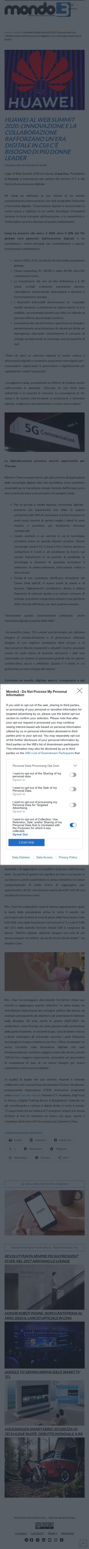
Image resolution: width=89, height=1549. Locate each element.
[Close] (81, 692)
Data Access (44, 857)
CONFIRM (26, 842)
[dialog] (44, 774)
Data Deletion (21, 857)
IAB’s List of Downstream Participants (49, 753)
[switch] (73, 775)
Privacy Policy (68, 857)
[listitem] (44, 765)
